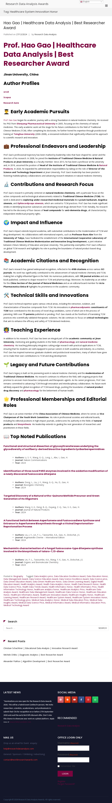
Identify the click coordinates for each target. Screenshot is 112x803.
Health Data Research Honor (85, 584)
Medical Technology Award (16, 605)
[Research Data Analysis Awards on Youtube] (74, 699)
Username (68, 743)
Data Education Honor (97, 576)
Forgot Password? (66, 784)
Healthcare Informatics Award (25, 594)
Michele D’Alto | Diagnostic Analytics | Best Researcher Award (33, 654)
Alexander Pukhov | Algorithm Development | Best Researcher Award (37, 661)
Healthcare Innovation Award (53, 594)
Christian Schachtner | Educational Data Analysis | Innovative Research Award (40, 648)
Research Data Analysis (45, 34)
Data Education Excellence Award (69, 576)
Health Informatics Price (85, 586)
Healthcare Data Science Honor (70, 592)
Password (68, 754)
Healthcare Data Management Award (36, 592)
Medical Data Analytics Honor (46, 600)
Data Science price (98, 579)
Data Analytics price (43, 576)
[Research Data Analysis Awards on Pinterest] (61, 699)
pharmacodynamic (80, 307)
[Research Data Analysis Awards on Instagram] (88, 699)
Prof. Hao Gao (10, 120)
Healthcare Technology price (17, 600)
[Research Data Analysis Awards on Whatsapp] (95, 699)
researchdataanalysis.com (20, 721)
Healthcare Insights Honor (81, 594)
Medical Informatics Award (57, 602)
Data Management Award (16, 579)
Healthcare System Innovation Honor (89, 597)
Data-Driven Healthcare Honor (47, 581)
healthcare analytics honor (46, 589)
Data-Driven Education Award (18, 581)
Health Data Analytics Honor (56, 584)
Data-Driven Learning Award (76, 581)
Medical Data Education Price (75, 600)
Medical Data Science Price (31, 602)
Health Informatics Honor (61, 586)
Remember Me (67, 766)
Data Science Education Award (43, 579)
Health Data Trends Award (34, 586)
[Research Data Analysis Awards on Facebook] (81, 699)
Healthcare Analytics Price (72, 589)
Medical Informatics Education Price (88, 602)
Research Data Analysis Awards (27, 4)
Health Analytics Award (31, 584)
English (86, 2)
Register (61, 781)
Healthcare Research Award (32, 597)
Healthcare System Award (59, 597)
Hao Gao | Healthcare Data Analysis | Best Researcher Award (54, 25)
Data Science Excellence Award (74, 579)
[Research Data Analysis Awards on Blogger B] (67, 699)
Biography (18, 576)
